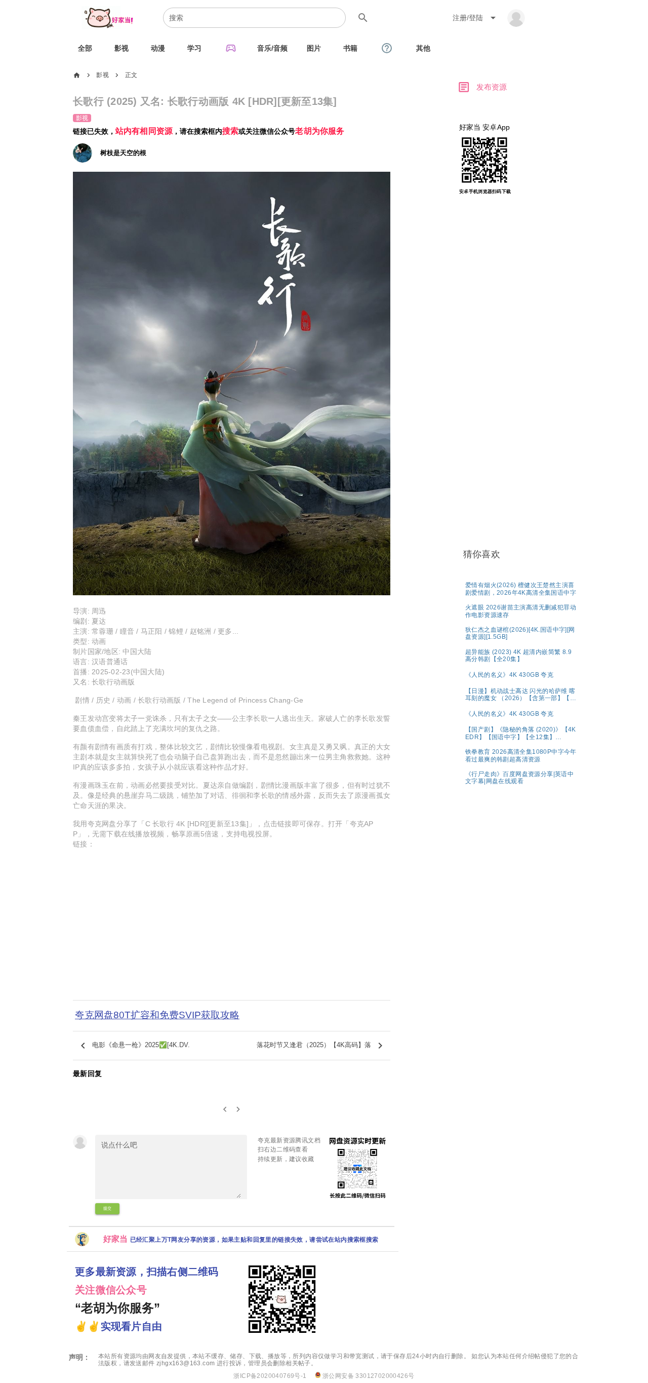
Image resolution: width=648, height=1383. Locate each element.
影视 (102, 75)
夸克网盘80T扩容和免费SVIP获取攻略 (157, 1015)
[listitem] (521, 588)
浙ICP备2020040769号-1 (269, 1375)
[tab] (85, 48)
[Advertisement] (231, 931)
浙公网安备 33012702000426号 (368, 1375)
